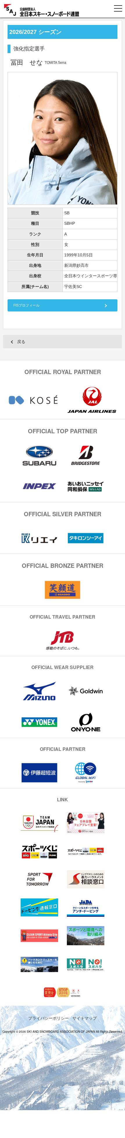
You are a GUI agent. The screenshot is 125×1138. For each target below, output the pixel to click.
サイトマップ (84, 1018)
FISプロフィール (26, 305)
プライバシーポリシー (48, 1018)
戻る (21, 341)
